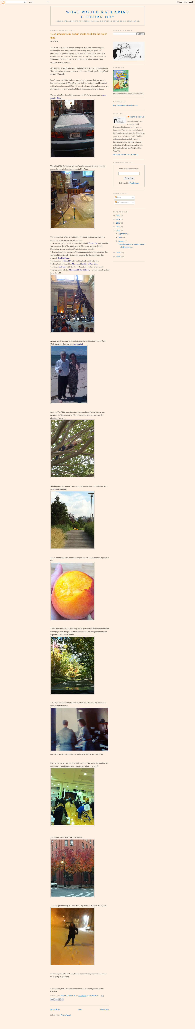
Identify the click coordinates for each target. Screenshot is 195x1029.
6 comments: (94, 995)
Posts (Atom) (66, 1015)
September (122, 233)
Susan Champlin (137, 117)
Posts (119, 197)
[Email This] (51, 999)
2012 (118, 226)
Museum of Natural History (79, 269)
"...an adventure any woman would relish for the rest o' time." (78, 35)
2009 (118, 256)
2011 (118, 230)
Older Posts (104, 1009)
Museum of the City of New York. (85, 263)
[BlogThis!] (54, 999)
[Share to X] (57, 999)
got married (78, 344)
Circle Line (93, 243)
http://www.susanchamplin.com (125, 105)
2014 (118, 219)
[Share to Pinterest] (62, 999)
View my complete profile (125, 155)
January (121, 241)
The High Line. (64, 258)
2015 (118, 215)
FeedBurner (134, 183)
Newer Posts (55, 1009)
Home (80, 1009)
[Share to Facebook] (59, 999)
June (120, 237)
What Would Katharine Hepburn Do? (97, 14)
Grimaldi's (67, 260)
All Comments (122, 202)
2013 (118, 223)
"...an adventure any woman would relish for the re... (131, 245)
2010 (118, 252)
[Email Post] (102, 995)
